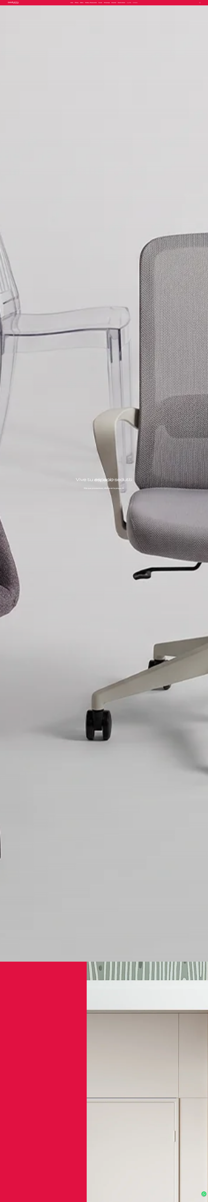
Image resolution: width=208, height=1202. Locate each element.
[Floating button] (204, 1193)
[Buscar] (200, 2)
